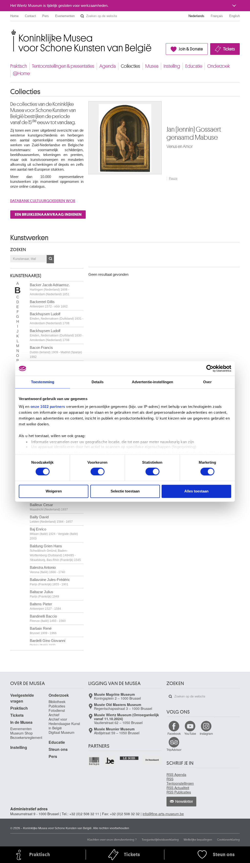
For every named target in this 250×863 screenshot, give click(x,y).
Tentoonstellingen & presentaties (63, 66)
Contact (30, 16)
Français (217, 16)
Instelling (172, 66)
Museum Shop (21, 733)
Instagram (206, 733)
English (234, 16)
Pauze (173, 178)
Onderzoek (218, 66)
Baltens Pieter (45, 606)
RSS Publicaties (179, 792)
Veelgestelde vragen (22, 698)
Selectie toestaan (125, 491)
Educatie (193, 66)
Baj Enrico (54, 533)
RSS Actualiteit (178, 787)
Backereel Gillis (49, 304)
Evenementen (65, 16)
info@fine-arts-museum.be (163, 813)
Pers (45, 16)
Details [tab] (98, 382)
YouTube (190, 733)
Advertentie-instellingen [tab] (152, 382)
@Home (21, 73)
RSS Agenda (176, 774)
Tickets (229, 49)
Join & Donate (191, 49)
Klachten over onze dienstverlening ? (112, 839)
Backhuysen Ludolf (56, 318)
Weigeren (54, 491)
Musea (151, 66)
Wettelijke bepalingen (198, 839)
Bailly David (51, 519)
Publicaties (57, 706)
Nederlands (196, 16)
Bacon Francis (56, 352)
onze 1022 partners (48, 406)
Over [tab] (207, 382)
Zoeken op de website (82, 16)
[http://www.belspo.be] (94, 761)
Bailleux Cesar (49, 507)
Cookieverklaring (228, 839)
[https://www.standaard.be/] (152, 760)
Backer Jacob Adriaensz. (50, 289)
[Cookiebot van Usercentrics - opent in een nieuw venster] (209, 368)
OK (50, 259)
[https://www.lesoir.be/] (129, 757)
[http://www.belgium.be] (110, 761)
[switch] (97, 471)
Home (14, 16)
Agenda (107, 66)
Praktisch (18, 66)
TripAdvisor (174, 749)
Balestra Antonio (47, 569)
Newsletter (184, 802)
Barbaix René (43, 630)
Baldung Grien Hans (55, 553)
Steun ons (58, 749)
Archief (54, 715)
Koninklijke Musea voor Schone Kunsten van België (11, 31)
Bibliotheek (57, 701)
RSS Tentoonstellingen (180, 781)
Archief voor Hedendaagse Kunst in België (64, 723)
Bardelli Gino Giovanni (47, 642)
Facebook (174, 733)
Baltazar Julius (44, 594)
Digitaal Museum (61, 732)
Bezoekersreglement (26, 737)
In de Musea (21, 722)
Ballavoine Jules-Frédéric (50, 582)
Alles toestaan (196, 491)
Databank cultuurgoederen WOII (42, 201)
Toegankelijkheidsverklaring (160, 839)
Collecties (130, 66)
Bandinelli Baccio (48, 618)
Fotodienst (57, 710)
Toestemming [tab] (42, 382)
